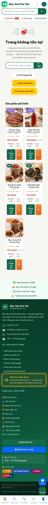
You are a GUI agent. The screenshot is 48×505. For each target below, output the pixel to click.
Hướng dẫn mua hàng (12, 351)
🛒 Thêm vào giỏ (11, 154)
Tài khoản (43, 500)
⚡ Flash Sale (10, 18)
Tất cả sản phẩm (11, 430)
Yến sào (7, 414)
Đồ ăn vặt (8, 422)
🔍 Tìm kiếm (39, 65)
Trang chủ (5, 500)
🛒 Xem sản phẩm (24, 83)
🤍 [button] (19, 111)
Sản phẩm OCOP (11, 426)
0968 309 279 (12, 325)
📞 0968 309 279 (24, 442)
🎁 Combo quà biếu (24, 91)
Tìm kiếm (24, 500)
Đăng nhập (44, 4)
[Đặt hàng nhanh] (19, 154)
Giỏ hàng (33, 500)
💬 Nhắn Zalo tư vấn (24, 449)
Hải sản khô (8, 401)
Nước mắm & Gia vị (12, 405)
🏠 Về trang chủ (24, 75)
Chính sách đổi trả (11, 355)
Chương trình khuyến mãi (13, 371)
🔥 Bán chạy (27, 18)
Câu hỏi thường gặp (11, 363)
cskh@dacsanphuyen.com (17, 330)
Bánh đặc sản (9, 409)
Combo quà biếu (11, 418)
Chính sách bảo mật (11, 367)
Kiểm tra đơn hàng (11, 359)
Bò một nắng (9, 397)
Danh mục (14, 500)
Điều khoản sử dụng (28, 491)
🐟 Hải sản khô (40, 18)
